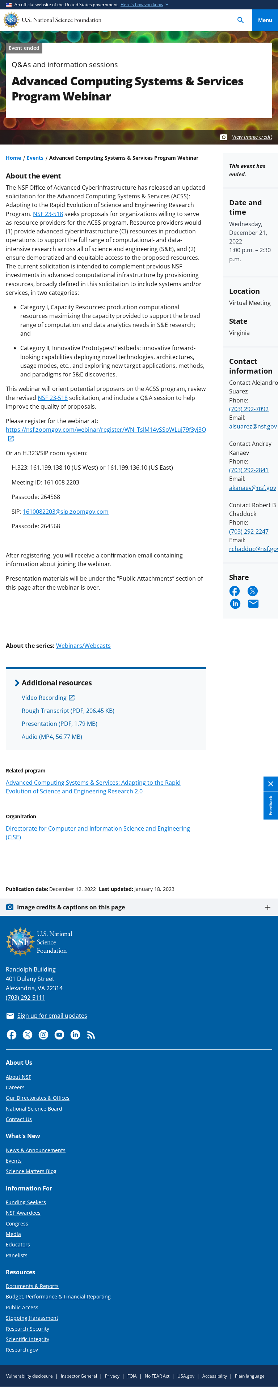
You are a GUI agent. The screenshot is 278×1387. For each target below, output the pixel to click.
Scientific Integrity (27, 1339)
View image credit (252, 136)
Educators (18, 1244)
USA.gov (185, 1376)
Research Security (27, 1328)
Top (265, 862)
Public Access (22, 1307)
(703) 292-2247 (249, 531)
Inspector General (79, 1376)
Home (13, 157)
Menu (265, 20)
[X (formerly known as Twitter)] (27, 1035)
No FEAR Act (157, 1376)
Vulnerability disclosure (29, 1376)
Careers (15, 1087)
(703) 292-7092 (249, 409)
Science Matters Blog (31, 1171)
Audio (52, 737)
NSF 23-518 (48, 214)
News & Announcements (36, 1150)
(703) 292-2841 (249, 470)
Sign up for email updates (52, 1016)
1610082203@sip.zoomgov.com (66, 512)
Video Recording (44, 698)
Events (35, 157)
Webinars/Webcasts (83, 646)
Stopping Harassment (32, 1317)
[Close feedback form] (271, 784)
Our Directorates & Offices (38, 1097)
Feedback (271, 805)
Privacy (112, 1376)
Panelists (17, 1255)
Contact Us (19, 1119)
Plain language (250, 1376)
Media (13, 1234)
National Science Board (34, 1108)
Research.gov (22, 1349)
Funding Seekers (26, 1202)
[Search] (240, 20)
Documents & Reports (32, 1286)
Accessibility (214, 1376)
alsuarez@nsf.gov (253, 426)
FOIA (132, 1376)
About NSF (18, 1076)
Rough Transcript (68, 711)
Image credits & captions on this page (71, 907)
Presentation (59, 724)
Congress (17, 1223)
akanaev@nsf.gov (252, 488)
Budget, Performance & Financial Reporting (58, 1296)
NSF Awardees (23, 1212)
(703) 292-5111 (25, 998)
